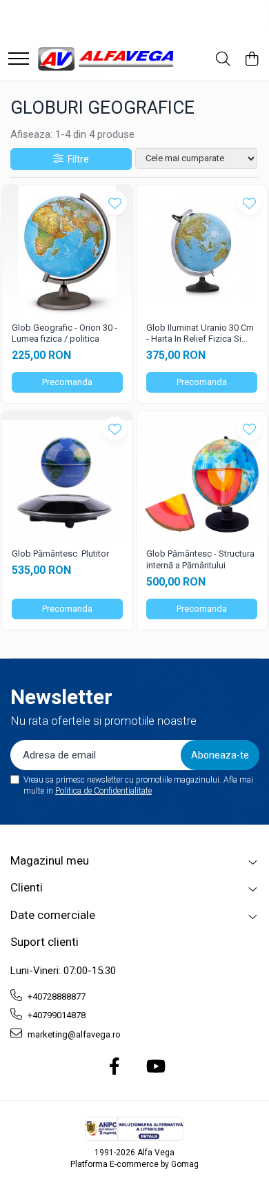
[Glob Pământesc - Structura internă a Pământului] (202, 476)
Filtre (76, 159)
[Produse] (18, 59)
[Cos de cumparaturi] (251, 60)
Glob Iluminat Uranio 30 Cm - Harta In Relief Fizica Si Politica (200, 334)
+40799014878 (56, 1015)
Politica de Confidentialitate (103, 791)
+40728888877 (56, 996)
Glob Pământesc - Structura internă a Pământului (200, 559)
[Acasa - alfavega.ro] (107, 59)
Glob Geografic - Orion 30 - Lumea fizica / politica (64, 333)
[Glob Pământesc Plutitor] (67, 476)
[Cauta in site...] (223, 60)
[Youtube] (155, 1067)
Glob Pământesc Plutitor (60, 553)
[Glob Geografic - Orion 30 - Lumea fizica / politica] (67, 250)
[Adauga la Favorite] (115, 203)
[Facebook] (115, 1067)
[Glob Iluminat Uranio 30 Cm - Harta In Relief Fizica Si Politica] (202, 250)
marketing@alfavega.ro (73, 1034)
